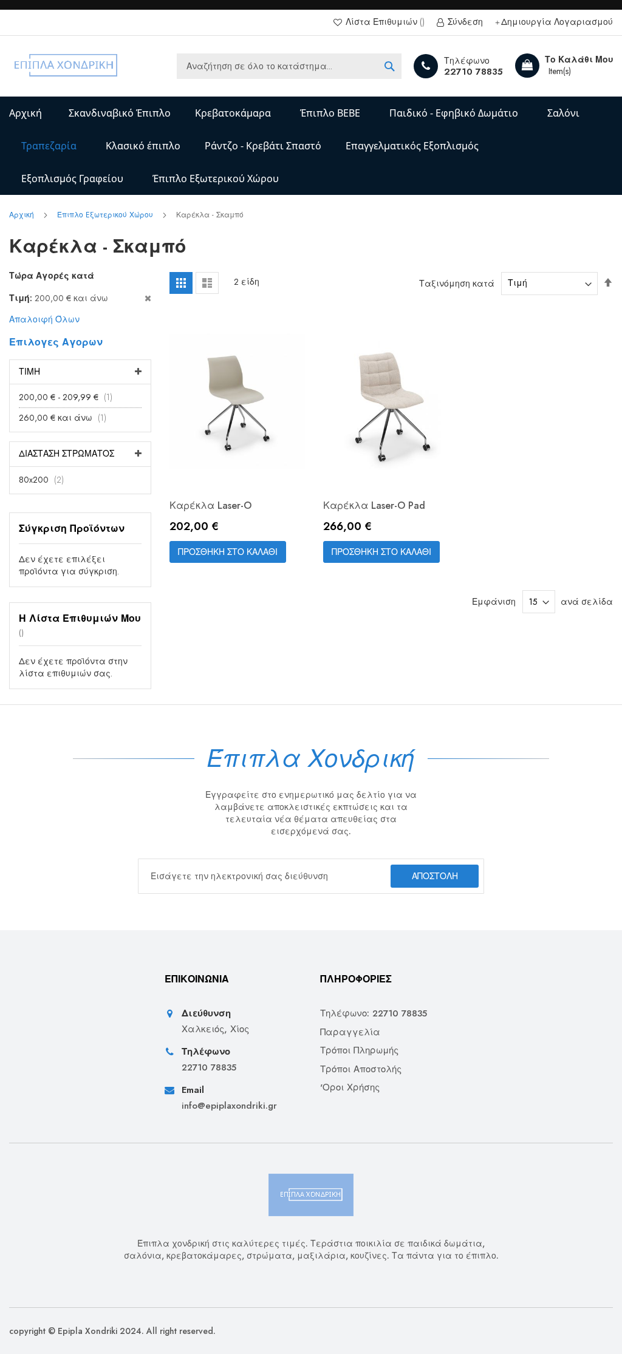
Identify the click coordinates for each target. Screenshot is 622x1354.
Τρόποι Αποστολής (361, 1069)
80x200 (45, 480)
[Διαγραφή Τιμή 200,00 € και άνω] (79, 298)
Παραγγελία (350, 1032)
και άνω (66, 418)
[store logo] (66, 66)
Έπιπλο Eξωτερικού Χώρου (106, 214)
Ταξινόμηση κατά (456, 283)
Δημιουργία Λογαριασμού (557, 22)
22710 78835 (473, 71)
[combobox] (289, 66)
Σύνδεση (464, 22)
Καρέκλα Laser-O (210, 505)
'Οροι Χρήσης (350, 1087)
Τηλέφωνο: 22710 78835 (373, 1013)
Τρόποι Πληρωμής (359, 1050)
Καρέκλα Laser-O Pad (374, 505)
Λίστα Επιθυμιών (381, 22)
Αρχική (25, 113)
